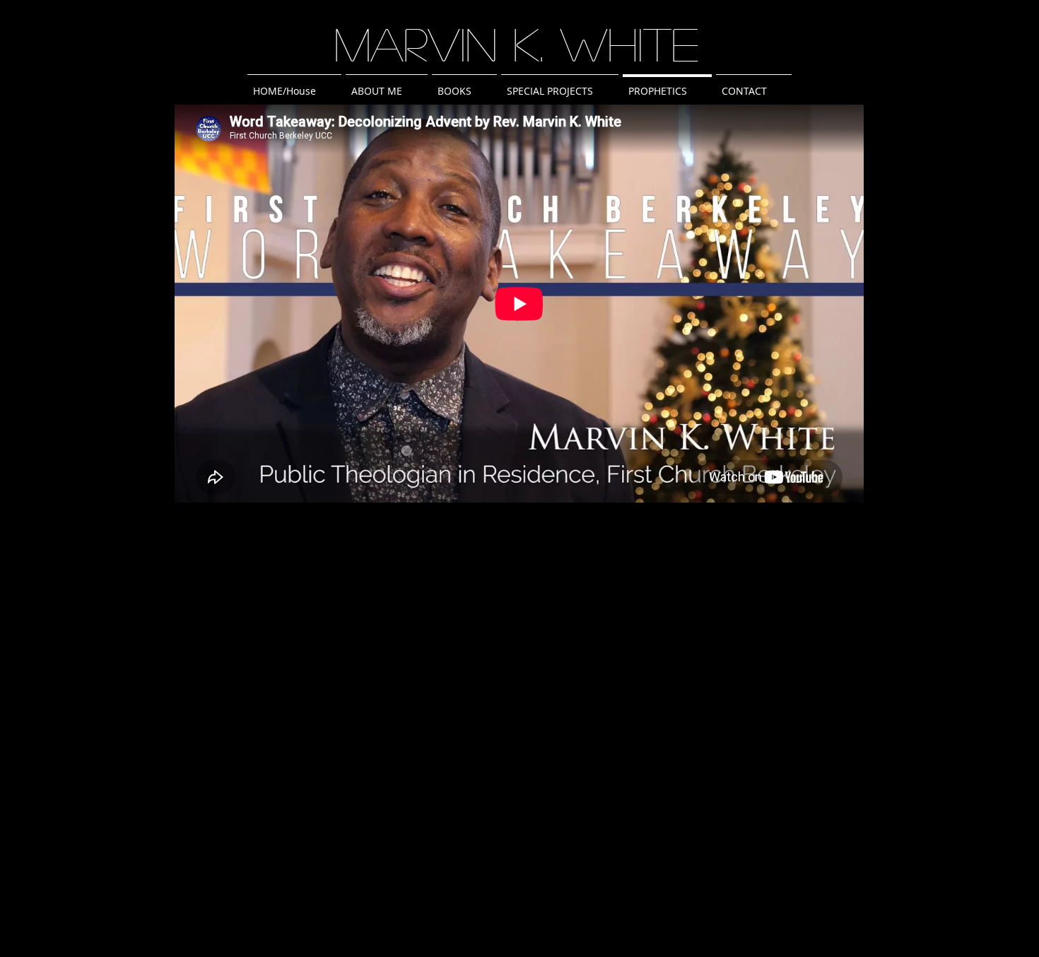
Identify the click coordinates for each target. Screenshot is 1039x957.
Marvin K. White (516, 43)
